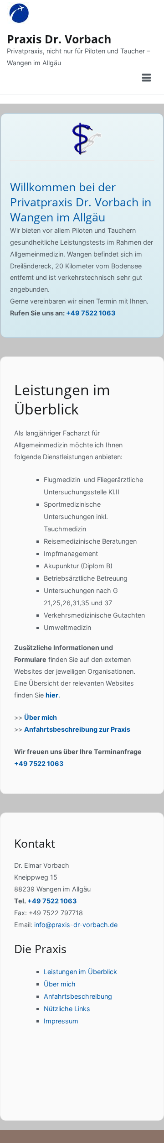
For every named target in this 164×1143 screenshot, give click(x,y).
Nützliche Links (67, 1008)
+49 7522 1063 (90, 313)
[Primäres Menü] (147, 78)
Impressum (61, 1021)
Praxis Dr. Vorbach (59, 39)
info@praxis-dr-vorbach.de (76, 924)
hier (52, 695)
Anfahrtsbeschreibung (78, 996)
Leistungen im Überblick (80, 971)
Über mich (40, 717)
